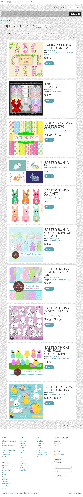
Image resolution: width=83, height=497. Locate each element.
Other (59, 91)
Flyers (22, 450)
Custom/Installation (9, 450)
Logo (4, 477)
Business (23, 441)
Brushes (5, 465)
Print (53, 52)
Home (3, 20)
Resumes (23, 452)
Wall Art (22, 448)
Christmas (40, 443)
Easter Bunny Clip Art (56, 191)
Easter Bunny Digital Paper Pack (56, 272)
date (22, 33)
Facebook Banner (8, 445)
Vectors (60, 167)
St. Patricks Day (42, 452)
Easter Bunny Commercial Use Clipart (58, 233)
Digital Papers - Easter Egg (58, 124)
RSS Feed (60, 454)
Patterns (67, 131)
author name (54, 33)
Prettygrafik (49, 314)
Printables (23, 443)
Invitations (23, 445)
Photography (6, 483)
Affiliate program (19, 493)
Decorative (69, 52)
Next (74, 38)
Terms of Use (29, 493)
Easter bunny (56, 162)
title (28, 33)
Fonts (4, 472)
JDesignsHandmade (52, 238)
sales (39, 33)
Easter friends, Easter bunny (58, 388)
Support (57, 441)
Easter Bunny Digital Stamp (56, 309)
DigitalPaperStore (51, 129)
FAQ (55, 445)
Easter (69, 280)
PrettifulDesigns (51, 196)
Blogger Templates (9, 441)
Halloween (41, 450)
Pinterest (8, 2)
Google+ (10, 2)
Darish (48, 165)
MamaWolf (49, 89)
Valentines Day (42, 454)
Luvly (71, 493)
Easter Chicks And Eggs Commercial (57, 351)
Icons (4, 443)
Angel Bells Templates (55, 85)
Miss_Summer (50, 50)
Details (49, 63)
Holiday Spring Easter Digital (57, 46)
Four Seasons (41, 448)
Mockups (5, 457)
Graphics (62, 52)
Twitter (2, 2)
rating (33, 33)
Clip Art (57, 52)
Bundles (40, 441)
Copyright (57, 443)
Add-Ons (5, 486)
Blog (35, 493)
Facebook (5, 2)
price (45, 33)
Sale (64, 280)
